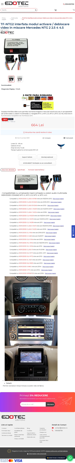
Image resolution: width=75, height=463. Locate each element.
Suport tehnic (27, 157)
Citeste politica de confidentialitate (56, 451)
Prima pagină (4, 18)
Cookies (29, 430)
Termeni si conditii (7, 435)
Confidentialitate (19, 428)
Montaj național (47, 157)
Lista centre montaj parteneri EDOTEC (45, 436)
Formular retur (6, 430)
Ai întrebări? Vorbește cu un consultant (37, 163)
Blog (28, 428)
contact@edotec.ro (61, 428)
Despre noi (43, 432)
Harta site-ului (31, 437)
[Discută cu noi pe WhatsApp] (70, 458)
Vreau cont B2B (19, 438)
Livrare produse (6, 433)
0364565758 (69, 4)
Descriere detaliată (8, 170)
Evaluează (69, 138)
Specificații (21, 170)
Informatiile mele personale (37, 454)
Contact (4, 428)
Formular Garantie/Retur (36, 170)
